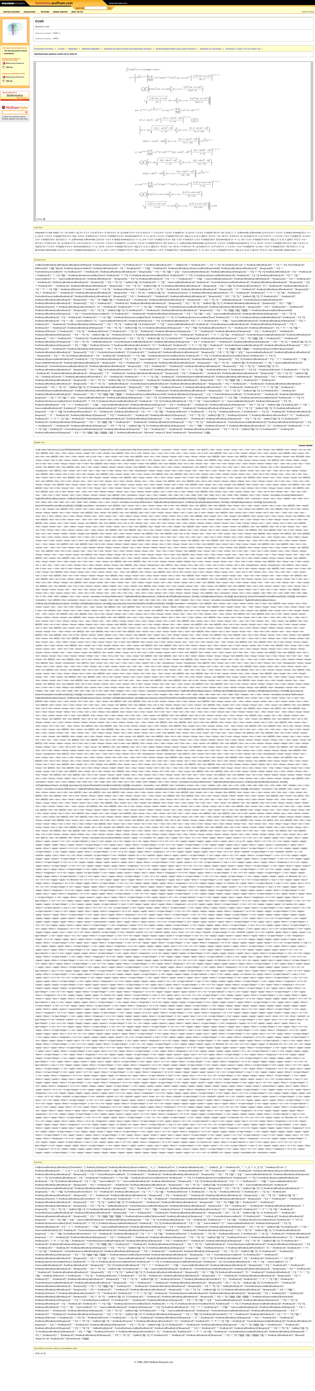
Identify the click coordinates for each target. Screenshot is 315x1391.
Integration (73, 49)
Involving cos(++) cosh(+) (243, 49)
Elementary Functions (44, 49)
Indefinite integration (91, 49)
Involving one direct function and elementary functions (128, 49)
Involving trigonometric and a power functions (176, 49)
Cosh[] (61, 49)
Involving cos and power (211, 49)
